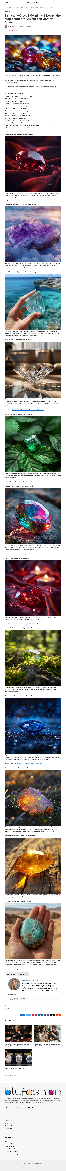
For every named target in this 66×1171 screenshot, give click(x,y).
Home (6, 7)
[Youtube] (21, 999)
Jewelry (11, 7)
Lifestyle (7, 1141)
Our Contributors (9, 1125)
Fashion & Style (8, 1143)
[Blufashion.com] (33, 2)
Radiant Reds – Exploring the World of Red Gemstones (28, 624)
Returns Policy (8, 1128)
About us (7, 1118)
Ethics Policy (47, 1167)
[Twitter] (19, 999)
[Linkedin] (12, 999)
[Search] (59, 2)
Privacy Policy (31, 1167)
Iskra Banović (11, 26)
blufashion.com (12, 994)
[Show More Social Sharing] (16, 30)
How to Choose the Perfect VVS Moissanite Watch (15, 1069)
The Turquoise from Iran (19, 969)
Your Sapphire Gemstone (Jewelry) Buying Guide (27, 763)
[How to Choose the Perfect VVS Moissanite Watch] (18, 1057)
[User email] (24, 999)
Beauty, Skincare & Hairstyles (12, 1154)
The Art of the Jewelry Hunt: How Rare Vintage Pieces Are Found (17, 1045)
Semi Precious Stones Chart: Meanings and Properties (28, 410)
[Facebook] (8, 999)
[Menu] (7, 2)
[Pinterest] (15, 999)
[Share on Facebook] (6, 30)
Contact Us (7, 1120)
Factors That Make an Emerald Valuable (21, 482)
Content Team (8, 1123)
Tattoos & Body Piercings (11, 1151)
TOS (25, 1167)
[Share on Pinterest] (12, 30)
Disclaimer (20, 1167)
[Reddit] (17, 999)
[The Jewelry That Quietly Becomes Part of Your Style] (47, 1033)
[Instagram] (10, 999)
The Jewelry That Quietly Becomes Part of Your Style (47, 1045)
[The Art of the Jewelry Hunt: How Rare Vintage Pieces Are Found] (18, 1033)
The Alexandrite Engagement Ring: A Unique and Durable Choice (31, 554)
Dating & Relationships (10, 1149)
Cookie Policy (39, 1167)
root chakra (23, 195)
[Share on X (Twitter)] (9, 30)
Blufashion (37, 983)
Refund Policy (8, 1131)
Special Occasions (9, 1146)
